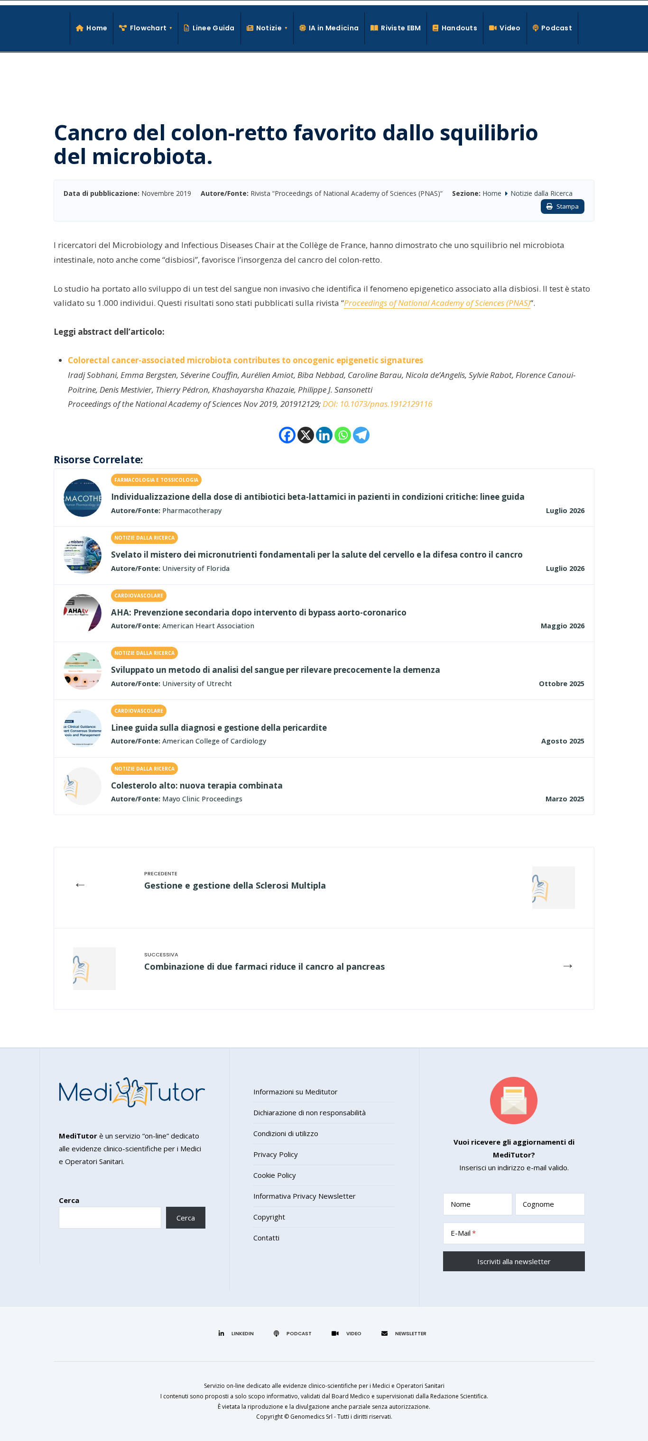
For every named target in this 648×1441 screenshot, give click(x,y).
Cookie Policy (274, 1175)
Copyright (269, 1216)
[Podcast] (294, 1333)
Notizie (269, 28)
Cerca (69, 1200)
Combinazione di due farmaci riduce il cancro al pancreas (264, 966)
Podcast (556, 28)
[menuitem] (145, 28)
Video (510, 28)
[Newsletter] (405, 1333)
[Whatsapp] (342, 435)
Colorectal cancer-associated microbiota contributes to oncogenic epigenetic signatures (245, 360)
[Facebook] (287, 435)
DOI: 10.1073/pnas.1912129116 (377, 403)
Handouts (459, 28)
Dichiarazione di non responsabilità (309, 1112)
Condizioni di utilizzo (285, 1133)
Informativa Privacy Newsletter (304, 1196)
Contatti (266, 1237)
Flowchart (148, 28)
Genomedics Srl (311, 1417)
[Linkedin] (324, 435)
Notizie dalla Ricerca (541, 193)
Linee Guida (213, 28)
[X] (305, 435)
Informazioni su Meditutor (295, 1091)
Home (96, 28)
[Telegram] (361, 435)
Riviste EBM (401, 28)
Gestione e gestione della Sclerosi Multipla (235, 885)
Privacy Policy (275, 1154)
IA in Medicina (334, 28)
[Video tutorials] (348, 1333)
